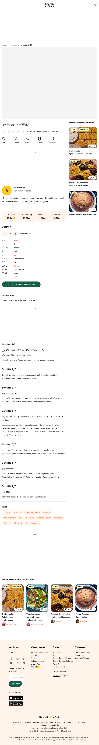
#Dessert (7, 512)
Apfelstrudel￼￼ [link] (26, 45)
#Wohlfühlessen (44, 517)
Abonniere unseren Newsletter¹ (16, 670)
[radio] (4, 131)
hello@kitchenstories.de (49, 725)
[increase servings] (15, 234)
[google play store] (17, 704)
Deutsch (56, 675)
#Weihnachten (9, 517)
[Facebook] (11, 658)
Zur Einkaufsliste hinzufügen (23, 284)
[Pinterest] (17, 663)
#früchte (7, 523)
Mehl (16, 240)
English (65, 675)
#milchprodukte (32, 523)
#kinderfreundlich (32, 512)
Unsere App (35, 664)
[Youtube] (11, 663)
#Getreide (18, 523)
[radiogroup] (14, 131)
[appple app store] (17, 698)
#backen (18, 512)
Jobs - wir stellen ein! (39, 652)
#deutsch (30, 517)
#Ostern (46, 512)
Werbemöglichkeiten (83, 652)
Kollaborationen (37, 661)
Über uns (34, 655)
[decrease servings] (5, 234)
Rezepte (4, 45)
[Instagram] (17, 658)
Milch (16, 276)
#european (58, 517)
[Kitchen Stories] (49, 5)
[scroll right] (97, 597)
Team (33, 658)
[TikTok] (23, 658)
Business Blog (80, 655)
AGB (54, 655)
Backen (14, 45)
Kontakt (56, 664)
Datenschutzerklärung (62, 658)
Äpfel (16, 255)
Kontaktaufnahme (82, 658)
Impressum (57, 652)
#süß (21, 517)
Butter (16, 266)
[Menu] (3, 4)
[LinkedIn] (23, 663)
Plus (34, 667)
